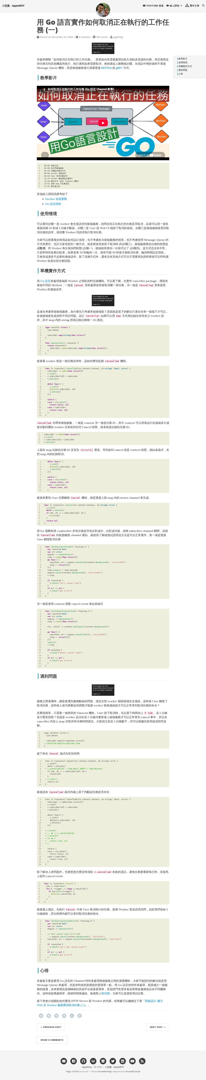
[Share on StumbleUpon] (72, 1016)
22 (40, 666)
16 (40, 407)
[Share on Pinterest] (79, 1016)
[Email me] (64, 1061)
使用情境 (182, 62)
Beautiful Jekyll (133, 1071)
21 (40, 663)
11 (40, 353)
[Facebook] (73, 1061)
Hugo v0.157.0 (72, 1071)
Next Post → (158, 1027)
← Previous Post (50, 1027)
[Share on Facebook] (49, 1016)
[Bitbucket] (103, 1061)
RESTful (106, 68)
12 (40, 397)
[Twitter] (113, 1061)
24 (40, 859)
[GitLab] (93, 1061)
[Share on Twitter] (41, 1016)
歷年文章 (194, 5)
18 (40, 413)
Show (51, 1040)
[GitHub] (83, 1061)
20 (40, 596)
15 (40, 405)
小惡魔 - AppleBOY (13, 5)
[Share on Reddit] (56, 1016)
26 (40, 864)
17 (40, 410)
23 (40, 857)
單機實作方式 (185, 66)
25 (40, 862)
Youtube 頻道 (155, 5)
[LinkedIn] (122, 1061)
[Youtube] (132, 1061)
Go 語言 (45, 281)
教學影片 (182, 58)
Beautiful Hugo (105, 1071)
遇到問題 (182, 70)
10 (40, 351)
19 (40, 415)
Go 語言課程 (53, 204)
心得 (180, 73)
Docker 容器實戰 (56, 199)
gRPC (119, 68)
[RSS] (142, 1061)
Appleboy (87, 1067)
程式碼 (105, 993)
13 (40, 400)
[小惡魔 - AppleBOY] (103, 10)
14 (40, 402)
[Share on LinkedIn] (64, 1016)
